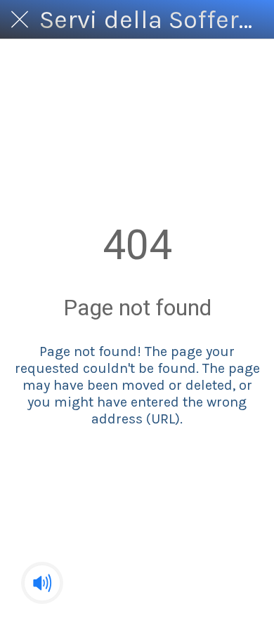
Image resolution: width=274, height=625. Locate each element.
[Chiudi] (19, 19)
